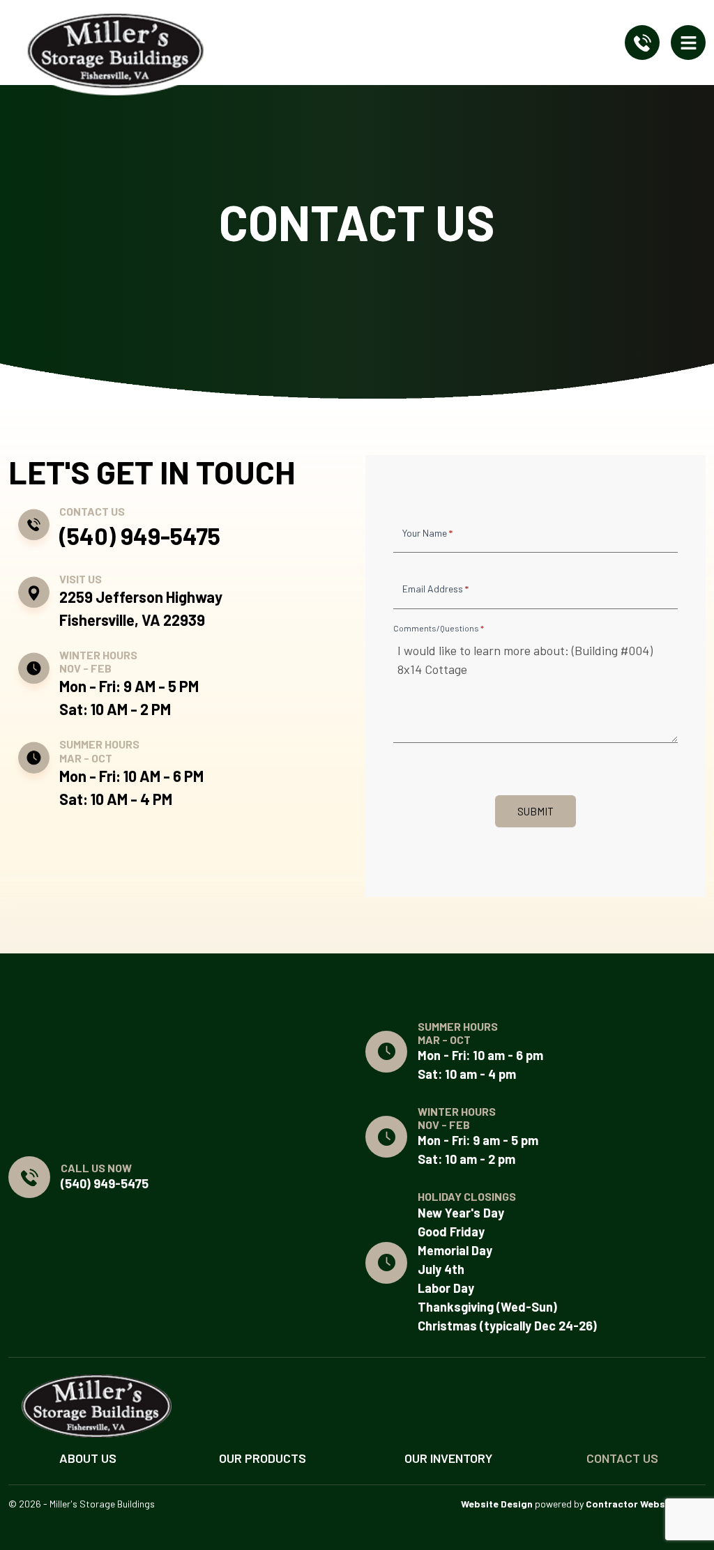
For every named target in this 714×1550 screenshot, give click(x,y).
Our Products (262, 1458)
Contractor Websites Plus (646, 1504)
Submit (535, 811)
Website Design (497, 1504)
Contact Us (622, 1458)
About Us (87, 1458)
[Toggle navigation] (688, 42)
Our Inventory (448, 1458)
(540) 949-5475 (139, 535)
